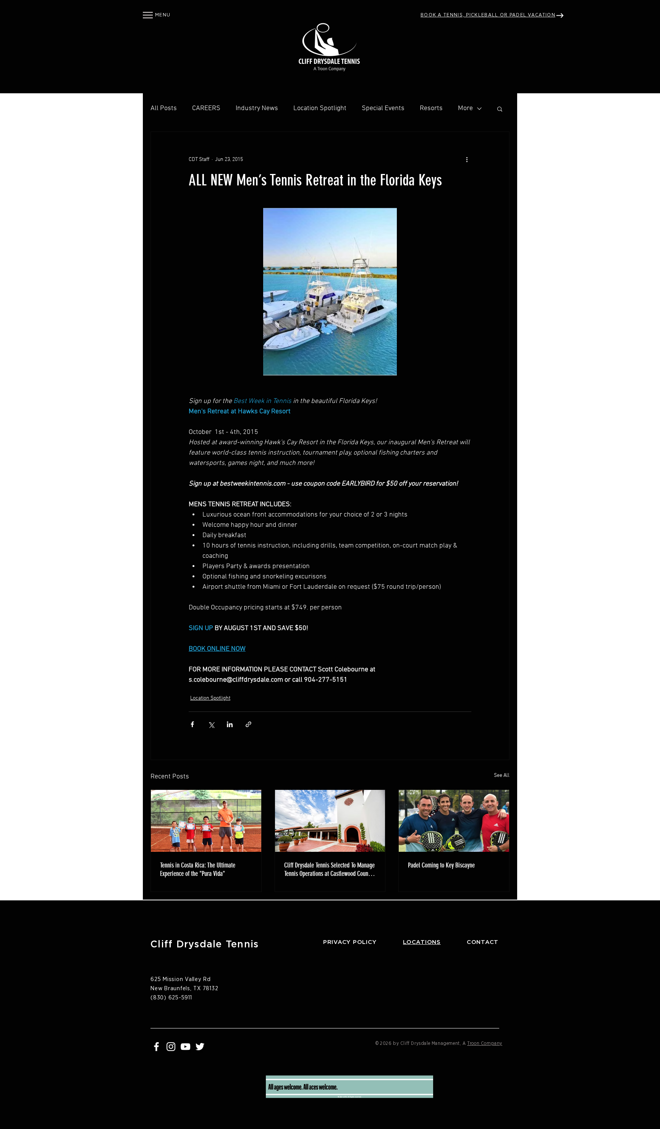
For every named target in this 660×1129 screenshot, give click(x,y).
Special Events (383, 108)
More (465, 108)
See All (502, 775)
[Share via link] (248, 724)
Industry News (257, 108)
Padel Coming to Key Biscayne (441, 865)
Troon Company (484, 1043)
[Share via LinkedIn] (229, 724)
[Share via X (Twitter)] (211, 724)
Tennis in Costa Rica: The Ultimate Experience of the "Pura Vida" (197, 869)
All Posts (163, 108)
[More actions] (466, 159)
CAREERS (206, 108)
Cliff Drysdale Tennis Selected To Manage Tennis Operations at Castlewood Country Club (329, 869)
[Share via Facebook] (192, 724)
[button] (148, 15)
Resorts (431, 108)
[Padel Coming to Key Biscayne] (454, 821)
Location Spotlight (319, 108)
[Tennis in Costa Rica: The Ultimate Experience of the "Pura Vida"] (206, 821)
